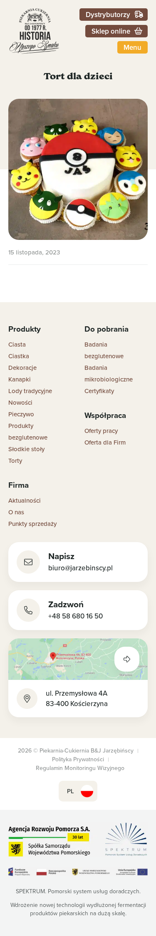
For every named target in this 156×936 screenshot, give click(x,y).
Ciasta (17, 344)
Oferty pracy (101, 430)
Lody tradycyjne (30, 390)
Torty (15, 460)
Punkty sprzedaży (32, 523)
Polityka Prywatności (78, 759)
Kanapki (19, 379)
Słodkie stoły (26, 449)
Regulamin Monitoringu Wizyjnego (80, 768)
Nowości (20, 402)
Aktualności (24, 500)
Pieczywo (21, 414)
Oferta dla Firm (105, 442)
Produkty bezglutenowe (27, 431)
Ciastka (18, 356)
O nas (16, 512)
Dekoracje (22, 367)
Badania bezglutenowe (104, 350)
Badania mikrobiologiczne (108, 373)
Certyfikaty (99, 390)
